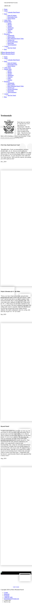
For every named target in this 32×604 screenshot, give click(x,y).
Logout (17, 586)
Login (14, 586)
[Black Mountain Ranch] (8, 52)
